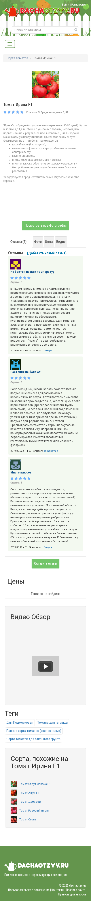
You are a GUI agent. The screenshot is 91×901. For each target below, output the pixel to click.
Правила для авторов (72, 894)
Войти (65, 4)
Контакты (57, 890)
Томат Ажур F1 (29, 792)
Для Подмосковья (19, 722)
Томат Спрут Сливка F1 (35, 784)
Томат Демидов (30, 801)
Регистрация (79, 4)
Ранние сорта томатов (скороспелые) (33, 731)
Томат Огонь (27, 819)
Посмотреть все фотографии (45, 225)
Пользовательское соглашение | (29, 890)
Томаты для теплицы (52, 722)
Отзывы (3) (18, 242)
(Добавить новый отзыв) (46, 253)
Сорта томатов (17, 58)
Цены (49, 242)
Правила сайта (75, 890)
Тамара (48, 350)
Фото (38, 242)
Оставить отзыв (45, 563)
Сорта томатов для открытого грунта (33, 739)
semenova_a (51, 451)
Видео (61, 242)
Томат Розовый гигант (34, 810)
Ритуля (48, 547)
